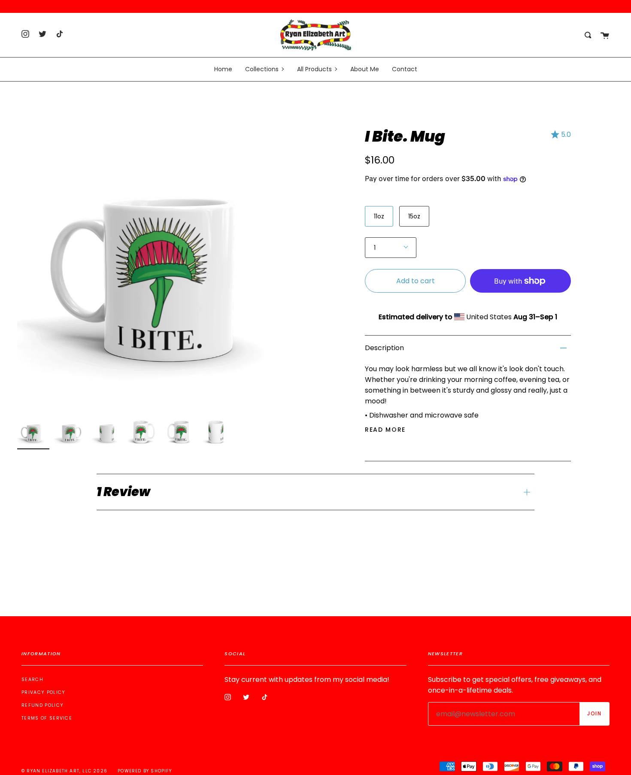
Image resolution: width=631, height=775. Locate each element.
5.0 (566, 134)
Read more (385, 430)
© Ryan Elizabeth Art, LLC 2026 (64, 771)
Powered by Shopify (145, 771)
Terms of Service (46, 718)
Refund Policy (42, 705)
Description (384, 348)
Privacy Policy (43, 692)
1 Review (123, 491)
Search (32, 679)
